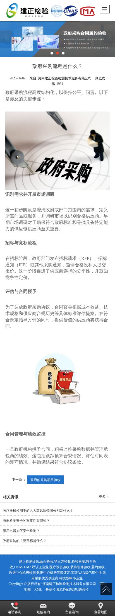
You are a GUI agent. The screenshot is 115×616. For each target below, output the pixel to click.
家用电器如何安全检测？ (21, 531)
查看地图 (100, 612)
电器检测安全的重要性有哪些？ (26, 521)
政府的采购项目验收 (45, 479)
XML (38, 589)
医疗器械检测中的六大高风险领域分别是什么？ (38, 511)
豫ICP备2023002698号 (72, 589)
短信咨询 (43, 612)
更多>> (104, 497)
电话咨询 (14, 612)
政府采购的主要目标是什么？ (24, 541)
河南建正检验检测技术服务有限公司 (69, 584)
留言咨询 (72, 612)
